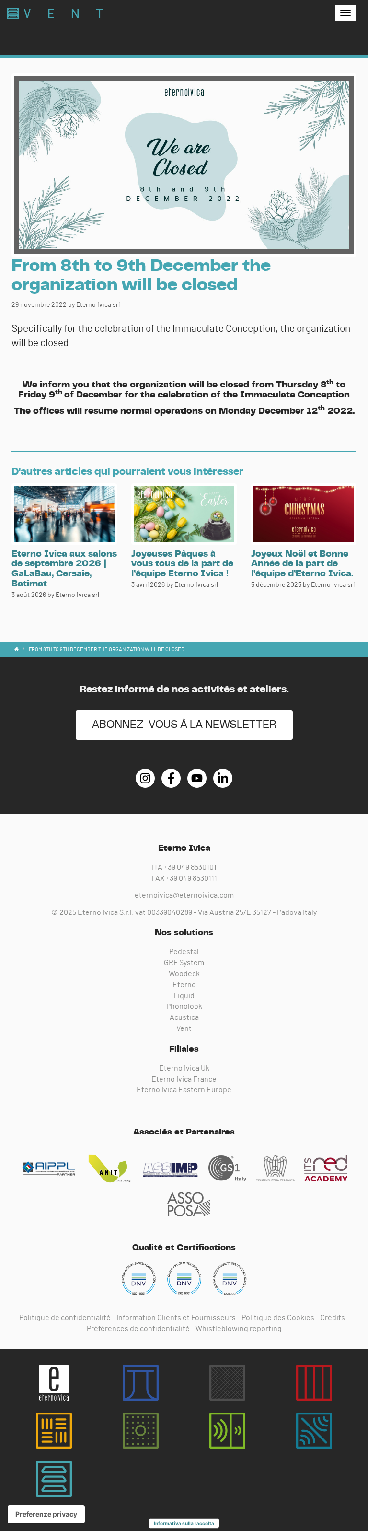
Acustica (184, 1017)
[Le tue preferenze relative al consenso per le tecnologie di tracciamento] (46, 1514)
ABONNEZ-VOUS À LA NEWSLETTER (184, 724)
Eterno (184, 985)
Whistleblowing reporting (239, 1328)
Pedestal (184, 952)
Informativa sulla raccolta (184, 1523)
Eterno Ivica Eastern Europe (184, 1090)
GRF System (184, 963)
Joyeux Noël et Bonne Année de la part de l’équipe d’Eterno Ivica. (302, 564)
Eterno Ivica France (184, 1079)
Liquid (184, 996)
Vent (184, 1028)
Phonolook (184, 1006)
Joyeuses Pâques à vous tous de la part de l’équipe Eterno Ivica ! (182, 564)
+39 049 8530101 (190, 867)
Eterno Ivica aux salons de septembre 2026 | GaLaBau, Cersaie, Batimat (64, 569)
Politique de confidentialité (65, 1317)
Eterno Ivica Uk (184, 1068)
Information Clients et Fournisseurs (176, 1317)
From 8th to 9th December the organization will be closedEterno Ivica (55, 13)
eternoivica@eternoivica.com (184, 895)
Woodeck (184, 974)
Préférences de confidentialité (138, 1328)
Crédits (332, 1317)
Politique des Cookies (278, 1317)
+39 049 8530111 (191, 878)
